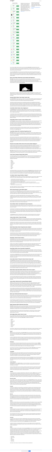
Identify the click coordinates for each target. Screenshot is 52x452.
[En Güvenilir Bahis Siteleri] (12, 1)
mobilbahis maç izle (22, 11)
